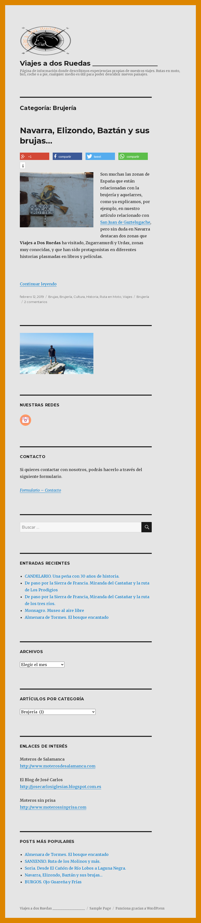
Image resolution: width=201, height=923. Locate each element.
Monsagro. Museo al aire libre (54, 610)
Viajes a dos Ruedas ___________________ (89, 63)
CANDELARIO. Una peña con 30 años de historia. (72, 576)
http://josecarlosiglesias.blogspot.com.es (60, 786)
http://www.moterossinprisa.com (53, 807)
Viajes (127, 297)
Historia (92, 297)
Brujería (66, 297)
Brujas (53, 297)
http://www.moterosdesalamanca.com (57, 766)
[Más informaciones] (22, 166)
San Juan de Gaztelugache (125, 222)
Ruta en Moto (110, 297)
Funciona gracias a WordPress (139, 908)
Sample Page (100, 908)
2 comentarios (35, 302)
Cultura (79, 297)
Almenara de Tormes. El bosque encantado (67, 617)
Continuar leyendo (38, 283)
